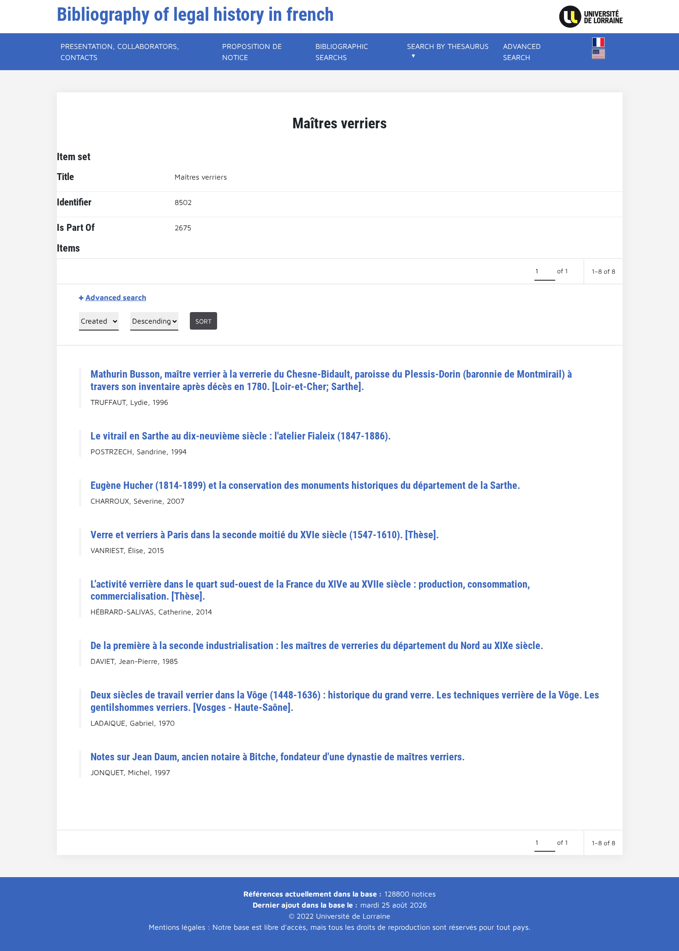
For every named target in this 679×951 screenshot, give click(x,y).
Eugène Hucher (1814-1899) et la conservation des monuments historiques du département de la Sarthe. (305, 485)
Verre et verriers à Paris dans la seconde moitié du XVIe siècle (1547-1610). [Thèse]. (265, 535)
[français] (598, 42)
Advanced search (522, 51)
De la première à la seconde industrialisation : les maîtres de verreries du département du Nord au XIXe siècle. (317, 645)
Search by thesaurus (448, 46)
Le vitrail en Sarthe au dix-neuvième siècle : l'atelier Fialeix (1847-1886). (241, 436)
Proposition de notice (252, 51)
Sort (203, 321)
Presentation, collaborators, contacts (120, 51)
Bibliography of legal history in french (195, 14)
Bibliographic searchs (341, 51)
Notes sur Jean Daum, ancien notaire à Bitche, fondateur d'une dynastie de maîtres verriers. (278, 757)
